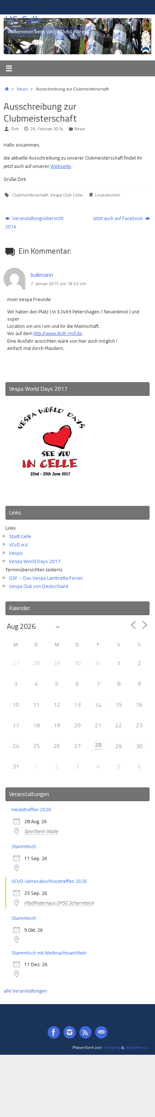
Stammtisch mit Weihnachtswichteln (49, 952)
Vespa (15, 553)
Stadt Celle (20, 536)
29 (118, 746)
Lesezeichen (107, 194)
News (22, 88)
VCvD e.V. (18, 544)
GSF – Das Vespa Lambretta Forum (46, 577)
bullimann (42, 274)
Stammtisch (24, 846)
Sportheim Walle (41, 831)
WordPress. (136, 1047)
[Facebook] (54, 1032)
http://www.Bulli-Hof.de (58, 333)
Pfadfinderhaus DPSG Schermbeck (59, 902)
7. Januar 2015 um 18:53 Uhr (59, 283)
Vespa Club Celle (66, 194)
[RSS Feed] (85, 1032)
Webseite (60, 166)
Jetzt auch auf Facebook (118, 218)
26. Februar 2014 (46, 128)
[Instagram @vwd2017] (69, 1032)
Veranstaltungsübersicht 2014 (34, 222)
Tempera (111, 1047)
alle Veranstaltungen (25, 990)
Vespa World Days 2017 (35, 561)
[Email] (101, 1032)
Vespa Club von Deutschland (38, 586)
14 (98, 705)
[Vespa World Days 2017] (51, 490)
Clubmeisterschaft (30, 194)
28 (98, 744)
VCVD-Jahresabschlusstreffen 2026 (49, 881)
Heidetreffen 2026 (31, 809)
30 (139, 746)
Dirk (15, 128)
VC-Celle (24, 20)
